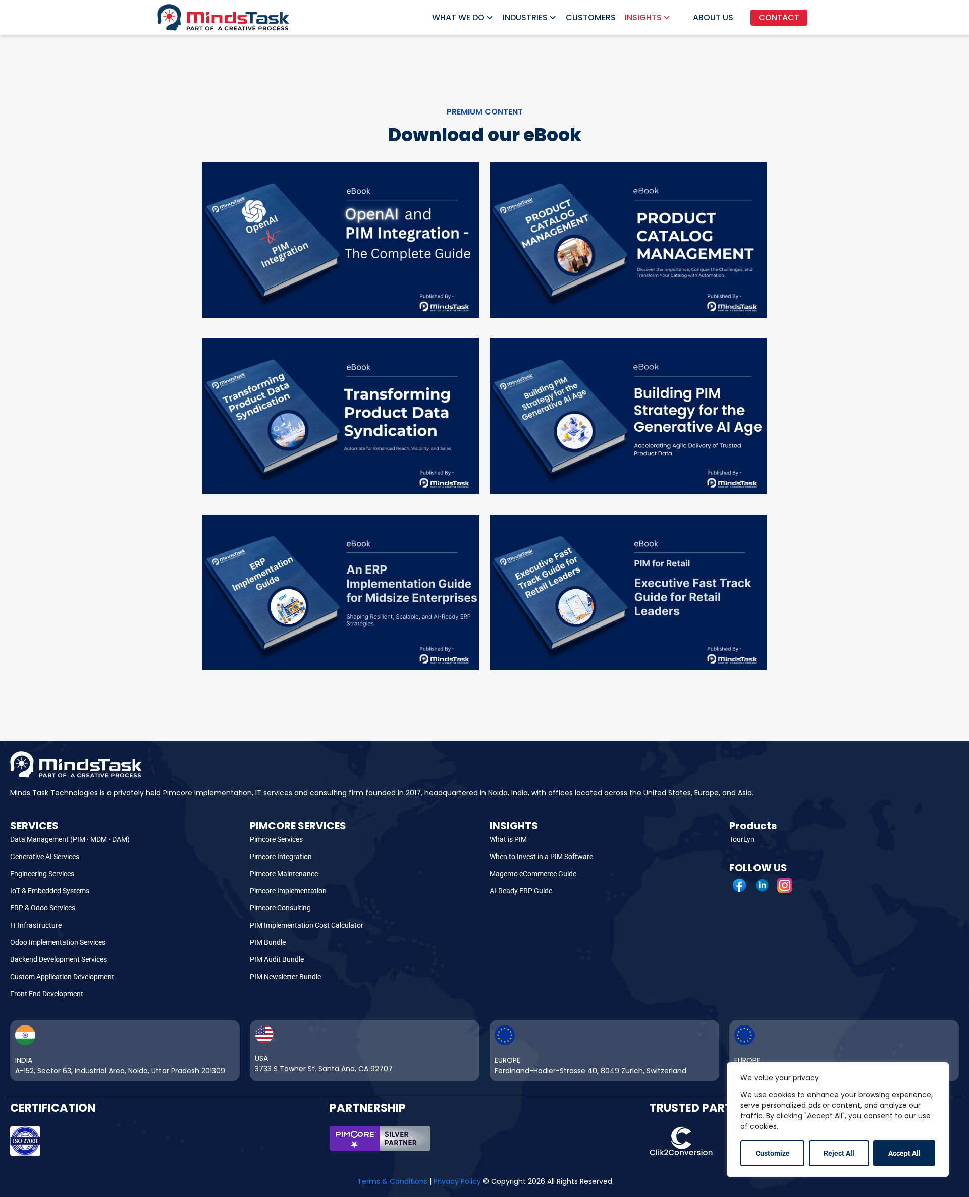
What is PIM (508, 839)
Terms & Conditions (392, 1181)
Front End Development (46, 994)
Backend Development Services (58, 959)
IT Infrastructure (36, 925)
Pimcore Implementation (288, 891)
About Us (713, 17)
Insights (643, 18)
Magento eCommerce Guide (533, 874)
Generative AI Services (44, 856)
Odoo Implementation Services (57, 942)
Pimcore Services (276, 839)
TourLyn (742, 839)
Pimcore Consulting (280, 908)
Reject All (839, 1153)
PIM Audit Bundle (277, 959)
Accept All (904, 1153)
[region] (838, 1119)
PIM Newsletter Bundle (285, 977)
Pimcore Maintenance (284, 874)
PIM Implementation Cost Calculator (306, 925)
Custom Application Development (62, 977)
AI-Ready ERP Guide (521, 891)
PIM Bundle (268, 942)
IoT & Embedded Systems (49, 891)
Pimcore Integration (281, 856)
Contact (779, 17)
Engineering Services (42, 874)
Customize (773, 1153)
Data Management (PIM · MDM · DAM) (70, 839)
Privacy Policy (457, 1181)
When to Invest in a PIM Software (541, 856)
